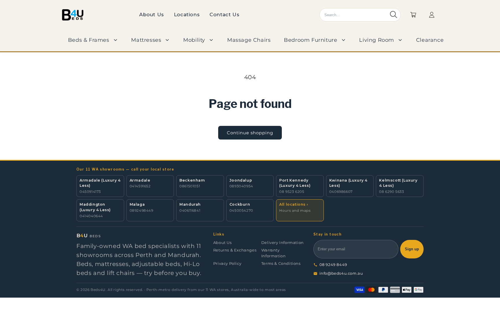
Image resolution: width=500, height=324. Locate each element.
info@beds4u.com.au (341, 273)
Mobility (194, 40)
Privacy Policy (227, 263)
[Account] (431, 14)
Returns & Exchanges (234, 250)
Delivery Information (282, 242)
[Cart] (413, 14)
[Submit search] (393, 15)
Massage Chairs (249, 40)
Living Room (376, 40)
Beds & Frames (88, 40)
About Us (151, 14)
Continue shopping (250, 132)
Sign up (412, 249)
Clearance (430, 40)
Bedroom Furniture (310, 40)
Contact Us (224, 14)
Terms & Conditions (281, 263)
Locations (187, 14)
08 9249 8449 (333, 265)
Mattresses (146, 40)
